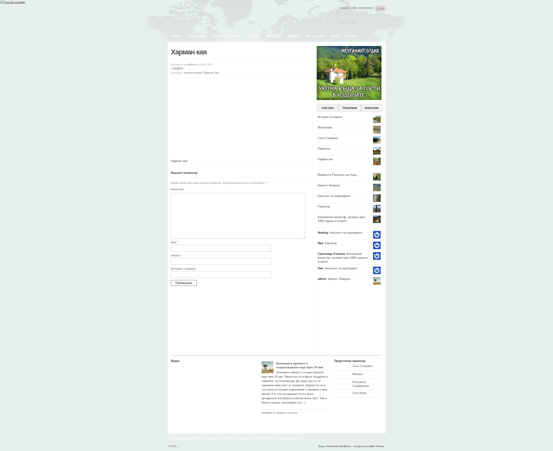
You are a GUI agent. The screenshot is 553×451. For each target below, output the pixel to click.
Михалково (325, 127)
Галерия (293, 36)
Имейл (176, 255)
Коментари (372, 107)
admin (191, 64)
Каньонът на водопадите (334, 196)
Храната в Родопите (227, 36)
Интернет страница (183, 268)
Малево (357, 374)
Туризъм (254, 36)
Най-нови (328, 107)
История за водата (330, 117)
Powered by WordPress (338, 446)
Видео (175, 360)
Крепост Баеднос (329, 185)
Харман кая (211, 72)
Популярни (350, 107)
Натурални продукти (287, 438)
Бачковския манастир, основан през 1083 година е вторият (343, 257)
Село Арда (359, 392)
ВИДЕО (178, 68)
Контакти (352, 36)
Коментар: (177, 189)
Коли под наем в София (185, 438)
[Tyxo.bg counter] (12, 2)
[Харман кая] (213, 416)
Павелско (324, 148)
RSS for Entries (363, 8)
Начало (345, 8)
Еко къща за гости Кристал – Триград (225, 438)
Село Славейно (328, 138)
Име (174, 242)
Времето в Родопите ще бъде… (338, 174)
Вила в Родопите (261, 438)
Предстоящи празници (349, 360)
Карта (335, 36)
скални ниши (193, 72)
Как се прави (315, 36)
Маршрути (274, 36)
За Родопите (197, 36)
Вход (381, 8)
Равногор (324, 206)
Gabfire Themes (375, 446)
